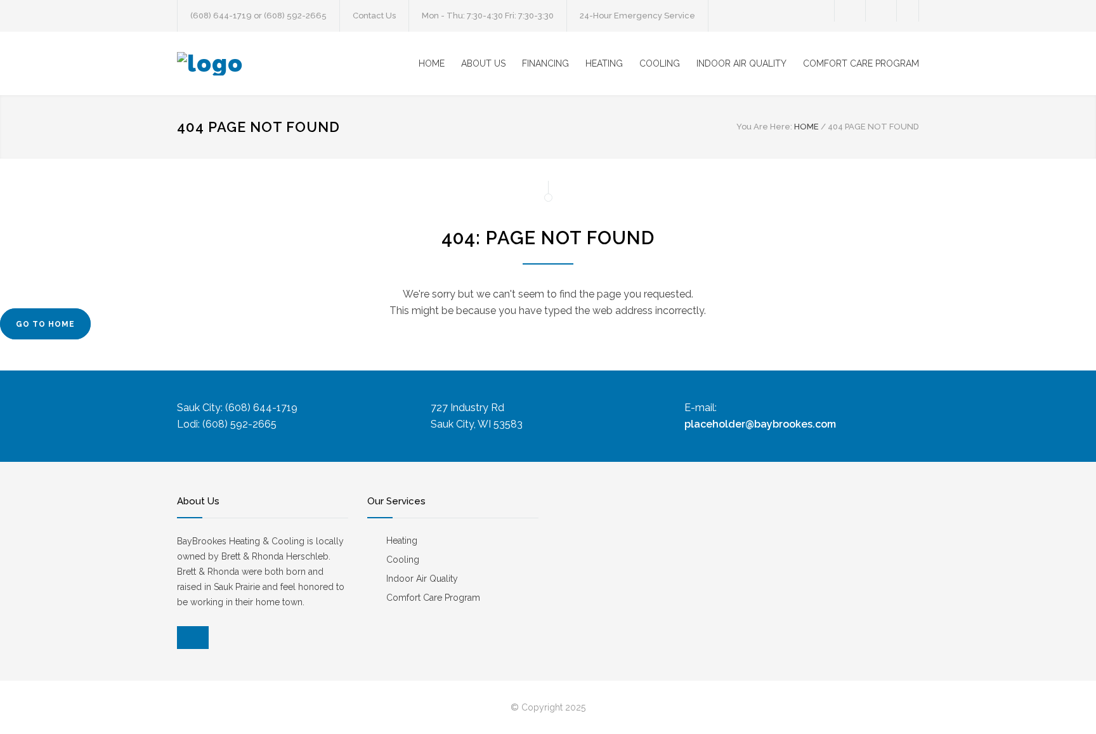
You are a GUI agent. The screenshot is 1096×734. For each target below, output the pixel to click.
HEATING (604, 63)
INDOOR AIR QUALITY (741, 63)
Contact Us (374, 15)
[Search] (908, 11)
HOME (432, 63)
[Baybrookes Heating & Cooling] (294, 63)
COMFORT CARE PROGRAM (861, 63)
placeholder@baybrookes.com (760, 424)
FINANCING (545, 63)
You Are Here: (764, 126)
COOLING (659, 63)
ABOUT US (483, 63)
